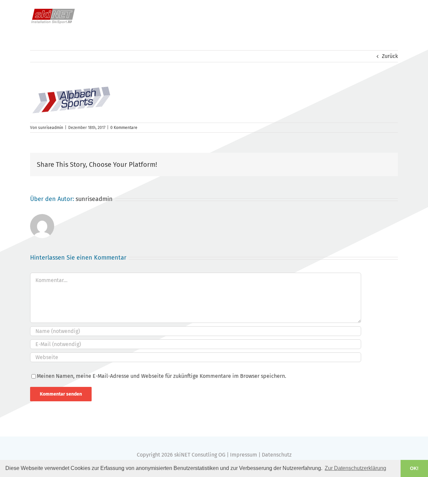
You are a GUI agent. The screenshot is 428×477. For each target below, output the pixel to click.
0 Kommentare (123, 127)
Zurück (390, 56)
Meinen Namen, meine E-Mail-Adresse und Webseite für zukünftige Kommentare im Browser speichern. (161, 376)
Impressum (243, 455)
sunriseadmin (50, 127)
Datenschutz (277, 455)
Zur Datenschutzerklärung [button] (355, 468)
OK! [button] (414, 468)
